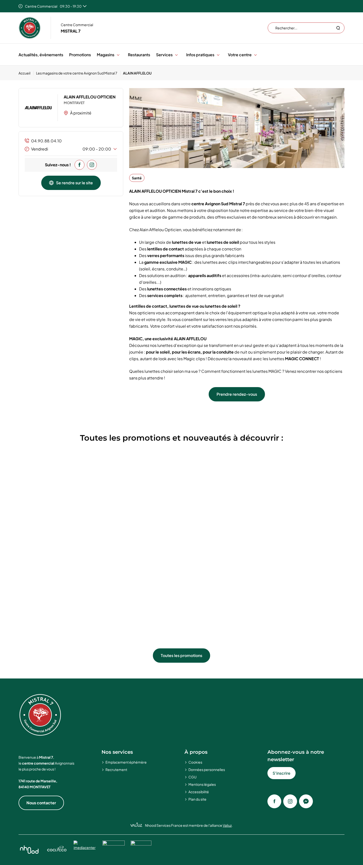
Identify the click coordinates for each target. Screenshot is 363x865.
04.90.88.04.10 (46, 140)
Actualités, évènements (41, 54)
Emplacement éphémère (126, 762)
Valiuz (227, 825)
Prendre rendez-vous (237, 394)
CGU (192, 777)
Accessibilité (198, 792)
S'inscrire (281, 773)
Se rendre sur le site (74, 182)
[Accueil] (30, 28)
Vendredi (71, 148)
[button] (118, 54)
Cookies (195, 762)
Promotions (80, 54)
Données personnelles (206, 769)
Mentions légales (202, 784)
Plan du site (197, 799)
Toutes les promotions (181, 655)
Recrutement (116, 769)
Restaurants (139, 54)
